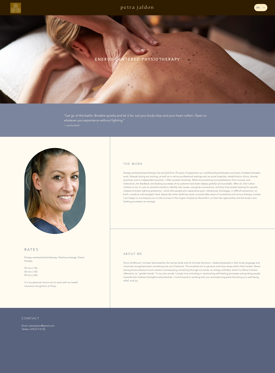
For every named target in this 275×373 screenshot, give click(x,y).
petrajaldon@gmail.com (41, 325)
